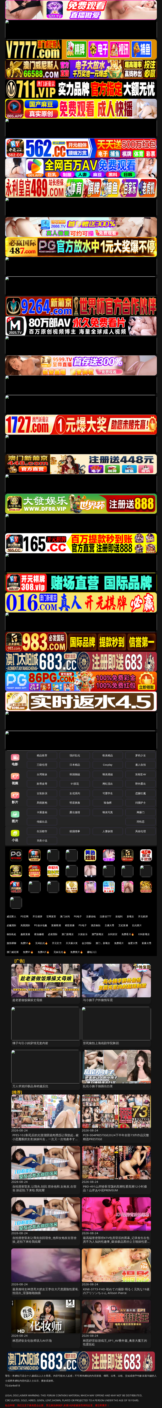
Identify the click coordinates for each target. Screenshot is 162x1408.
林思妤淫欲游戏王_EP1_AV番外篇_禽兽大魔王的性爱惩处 (115, 1342)
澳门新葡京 (68, 934)
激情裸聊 (11, 943)
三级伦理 (42, 764)
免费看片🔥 (128, 934)
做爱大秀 (133, 943)
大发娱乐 (83, 934)
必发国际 (53, 934)
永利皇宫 (113, 934)
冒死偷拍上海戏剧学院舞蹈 (101, 1043)
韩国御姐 (75, 774)
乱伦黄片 (137, 925)
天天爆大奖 (72, 943)
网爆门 (140, 812)
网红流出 (108, 783)
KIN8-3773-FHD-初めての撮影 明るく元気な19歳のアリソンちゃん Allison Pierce (116, 1291)
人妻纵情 (108, 831)
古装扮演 (42, 793)
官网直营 (51, 916)
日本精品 (75, 764)
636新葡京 (144, 934)
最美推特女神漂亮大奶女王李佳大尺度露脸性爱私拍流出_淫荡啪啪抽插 (45, 1291)
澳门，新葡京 (103, 943)
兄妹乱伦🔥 (60, 952)
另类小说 (42, 840)
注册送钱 (91, 916)
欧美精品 (108, 755)
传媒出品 (42, 821)
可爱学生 (108, 793)
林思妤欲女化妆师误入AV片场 (32, 1340)
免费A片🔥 (44, 952)
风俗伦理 (140, 831)
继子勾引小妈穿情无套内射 (30, 1043)
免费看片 (119, 943)
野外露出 (140, 783)
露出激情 (75, 812)
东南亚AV (140, 774)
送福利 (118, 916)
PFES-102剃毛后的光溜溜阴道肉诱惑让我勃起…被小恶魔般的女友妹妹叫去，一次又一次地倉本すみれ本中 (45, 1138)
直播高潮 (56, 925)
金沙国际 (86, 943)
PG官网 (25, 916)
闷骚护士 (140, 802)
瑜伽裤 (107, 802)
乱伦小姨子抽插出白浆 (98, 1086)
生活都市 (42, 831)
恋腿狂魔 (140, 793)
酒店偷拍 (96, 925)
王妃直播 (123, 925)
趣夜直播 (25, 934)
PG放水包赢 (40, 925)
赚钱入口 (92, 952)
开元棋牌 (37, 916)
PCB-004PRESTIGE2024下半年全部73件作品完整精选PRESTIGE (116, 1137)
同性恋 (140, 821)
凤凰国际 (25, 925)
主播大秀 (109, 925)
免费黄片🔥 (76, 952)
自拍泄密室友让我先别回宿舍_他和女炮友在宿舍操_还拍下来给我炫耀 (44, 1239)
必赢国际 (11, 925)
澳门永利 (65, 916)
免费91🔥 (28, 952)
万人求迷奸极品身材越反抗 (30, 1086)
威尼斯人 (11, 916)
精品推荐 (42, 755)
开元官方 (57, 943)
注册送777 (105, 916)
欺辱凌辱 (42, 783)
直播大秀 (146, 943)
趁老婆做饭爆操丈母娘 (27, 1000)
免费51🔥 (26, 943)
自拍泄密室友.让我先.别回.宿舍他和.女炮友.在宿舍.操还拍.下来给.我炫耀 (44, 1188)
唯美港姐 (108, 774)
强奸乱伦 (75, 755)
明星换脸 (75, 802)
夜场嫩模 (39, 934)
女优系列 (75, 793)
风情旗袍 (42, 802)
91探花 (75, 783)
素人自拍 (140, 764)
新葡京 (130, 916)
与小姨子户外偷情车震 (98, 1000)
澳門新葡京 (98, 934)
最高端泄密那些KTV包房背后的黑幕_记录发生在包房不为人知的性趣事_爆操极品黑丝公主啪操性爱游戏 (116, 1241)
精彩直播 (70, 925)
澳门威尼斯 (13, 952)
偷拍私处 (11, 934)
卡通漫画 (42, 812)
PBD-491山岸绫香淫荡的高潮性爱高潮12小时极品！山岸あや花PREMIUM (115, 1188)
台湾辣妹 (42, 774)
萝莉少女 (140, 755)
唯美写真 (108, 812)
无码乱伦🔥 (41, 943)
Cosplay (107, 764)
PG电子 (78, 916)
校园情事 (75, 831)
